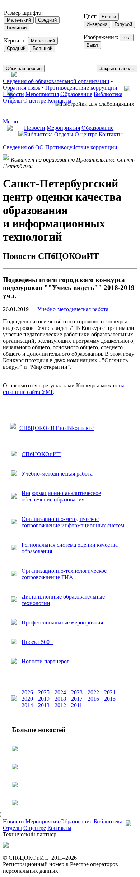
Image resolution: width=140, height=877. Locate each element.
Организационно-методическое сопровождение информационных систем (73, 522)
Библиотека (108, 94)
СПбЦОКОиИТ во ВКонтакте (56, 428)
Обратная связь (21, 88)
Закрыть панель (116, 68)
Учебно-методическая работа (72, 309)
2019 (44, 699)
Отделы (12, 100)
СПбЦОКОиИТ (41, 454)
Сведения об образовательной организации (56, 81)
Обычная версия (24, 68)
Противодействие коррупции (81, 88)
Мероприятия (42, 94)
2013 (44, 705)
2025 (44, 692)
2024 (60, 692)
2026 (27, 692)
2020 (27, 699)
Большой (17, 27)
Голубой (123, 24)
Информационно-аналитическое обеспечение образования (61, 496)
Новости (13, 94)
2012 (60, 705)
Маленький (19, 20)
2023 (77, 692)
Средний (47, 20)
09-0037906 (75, 871)
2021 (110, 692)
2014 (27, 705)
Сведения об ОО (23, 147)
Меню (11, 121)
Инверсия (97, 24)
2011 (76, 705)
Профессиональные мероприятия (62, 622)
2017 (77, 699)
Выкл (92, 45)
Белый (109, 16)
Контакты (59, 100)
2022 (93, 692)
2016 (93, 699)
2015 (110, 699)
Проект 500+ (37, 642)
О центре (34, 100)
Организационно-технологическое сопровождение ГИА (64, 574)
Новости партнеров (46, 661)
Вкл (126, 37)
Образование (76, 94)
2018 (60, 699)
